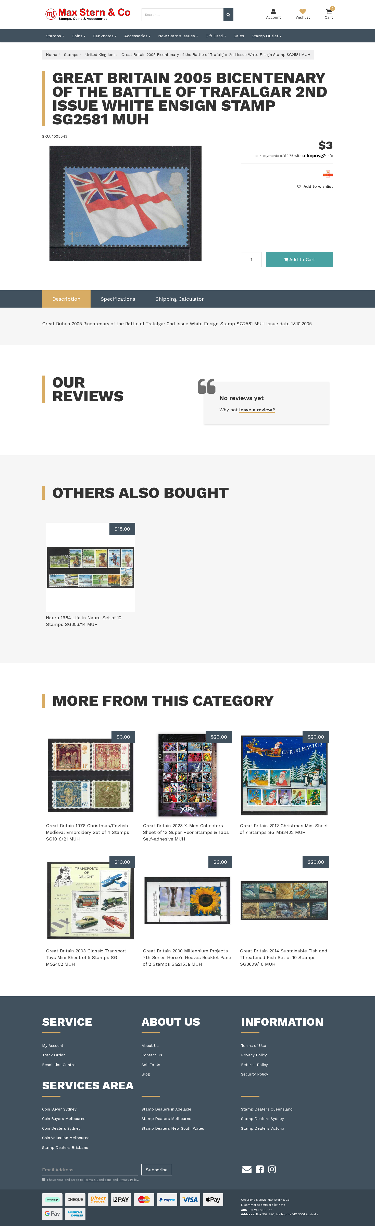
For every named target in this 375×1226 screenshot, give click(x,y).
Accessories (136, 35)
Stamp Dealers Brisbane (65, 1147)
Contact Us (152, 1055)
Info (330, 156)
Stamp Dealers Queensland (267, 1109)
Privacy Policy (254, 1055)
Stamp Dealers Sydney (262, 1118)
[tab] (66, 299)
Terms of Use (253, 1045)
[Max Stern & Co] (88, 14)
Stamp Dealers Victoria (262, 1128)
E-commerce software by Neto (263, 1205)
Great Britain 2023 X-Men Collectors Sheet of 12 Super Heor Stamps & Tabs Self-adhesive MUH (186, 832)
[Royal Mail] (328, 173)
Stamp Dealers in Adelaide (166, 1109)
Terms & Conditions (97, 1180)
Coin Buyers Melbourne (63, 1118)
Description (66, 299)
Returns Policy (254, 1064)
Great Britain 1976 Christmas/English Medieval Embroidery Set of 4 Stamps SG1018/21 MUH (87, 832)
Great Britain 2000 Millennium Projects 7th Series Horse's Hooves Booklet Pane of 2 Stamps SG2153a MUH (187, 957)
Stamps (54, 35)
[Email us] (247, 1168)
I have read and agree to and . (93, 1180)
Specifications (118, 299)
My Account (52, 1045)
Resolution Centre (59, 1064)
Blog (146, 1074)
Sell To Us (151, 1064)
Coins (78, 35)
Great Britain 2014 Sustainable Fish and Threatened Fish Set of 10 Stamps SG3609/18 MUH (283, 957)
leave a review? (257, 409)
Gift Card (215, 35)
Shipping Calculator (180, 299)
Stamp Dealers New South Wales (173, 1128)
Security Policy (254, 1074)
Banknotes (104, 35)
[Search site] (228, 14)
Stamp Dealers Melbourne (166, 1118)
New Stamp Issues (177, 35)
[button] (315, 186)
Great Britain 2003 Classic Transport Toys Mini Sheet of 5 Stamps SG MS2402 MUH (86, 957)
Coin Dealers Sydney (61, 1128)
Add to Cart (302, 259)
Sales (239, 35)
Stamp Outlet (266, 35)
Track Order (53, 1055)
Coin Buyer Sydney (59, 1109)
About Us (150, 1045)
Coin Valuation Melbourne (66, 1138)
